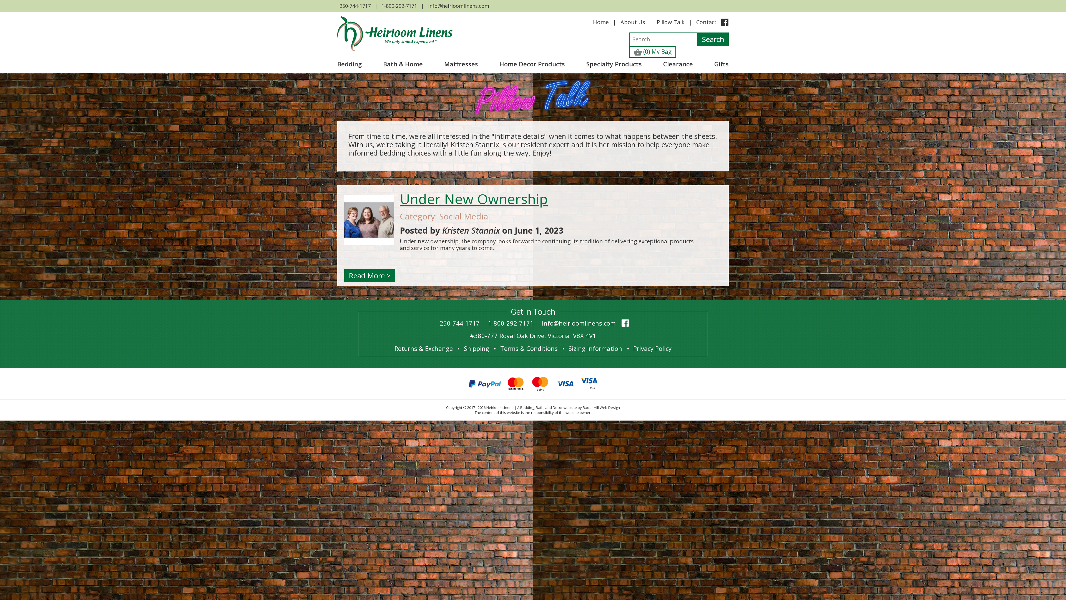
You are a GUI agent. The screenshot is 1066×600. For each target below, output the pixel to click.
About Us (632, 22)
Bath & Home (403, 64)
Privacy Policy (652, 348)
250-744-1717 (355, 5)
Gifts (721, 64)
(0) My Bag (657, 52)
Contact (706, 22)
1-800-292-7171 (399, 5)
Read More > (370, 276)
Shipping (476, 348)
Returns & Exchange (423, 348)
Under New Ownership (474, 198)
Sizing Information (595, 348)
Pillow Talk (671, 22)
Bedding (349, 64)
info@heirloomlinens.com (458, 5)
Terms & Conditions (529, 348)
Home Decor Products (532, 64)
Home (601, 22)
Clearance (678, 64)
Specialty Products (614, 64)
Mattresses (461, 64)
